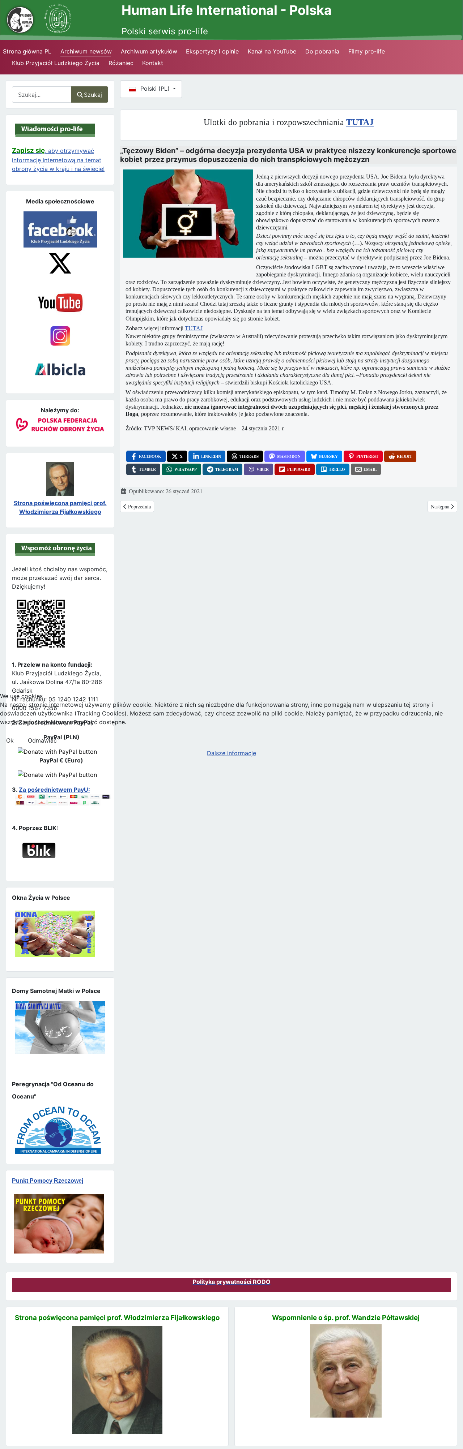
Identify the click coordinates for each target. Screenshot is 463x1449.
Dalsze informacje (231, 753)
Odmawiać (42, 740)
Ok (10, 740)
